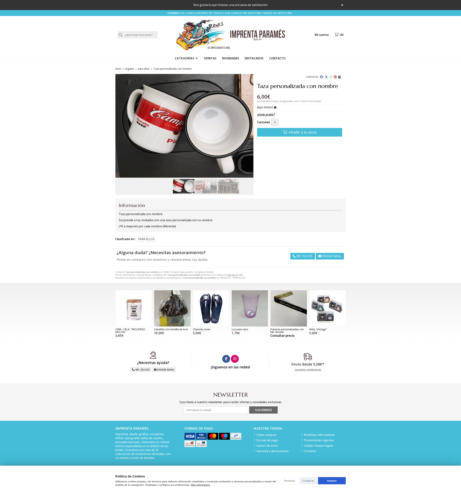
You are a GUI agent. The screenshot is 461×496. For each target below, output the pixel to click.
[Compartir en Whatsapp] (330, 77)
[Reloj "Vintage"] (327, 308)
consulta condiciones (308, 369)
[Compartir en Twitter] (326, 77)
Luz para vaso (240, 329)
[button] (181, 174)
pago (284, 101)
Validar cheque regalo (318, 446)
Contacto (310, 451)
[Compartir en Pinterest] (335, 77)
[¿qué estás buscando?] (137, 35)
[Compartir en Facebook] (321, 77)
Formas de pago (267, 440)
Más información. (201, 484)
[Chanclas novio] (211, 308)
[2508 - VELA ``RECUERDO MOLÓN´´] (133, 308)
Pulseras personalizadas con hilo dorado (287, 330)
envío (276, 101)
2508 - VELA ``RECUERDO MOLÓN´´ (130, 330)
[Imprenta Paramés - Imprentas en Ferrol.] (230, 34)
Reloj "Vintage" (318, 329)
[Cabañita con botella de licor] (172, 308)
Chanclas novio (202, 329)
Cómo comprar (266, 435)
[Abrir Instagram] (234, 358)
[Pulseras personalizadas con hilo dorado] (288, 308)
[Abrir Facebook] (226, 358)
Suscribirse (263, 410)
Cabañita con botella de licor (171, 329)
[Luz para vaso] (250, 308)
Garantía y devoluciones (272, 451)
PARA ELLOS (232, 274)
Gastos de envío (267, 446)
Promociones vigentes (319, 440)
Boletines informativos (319, 435)
